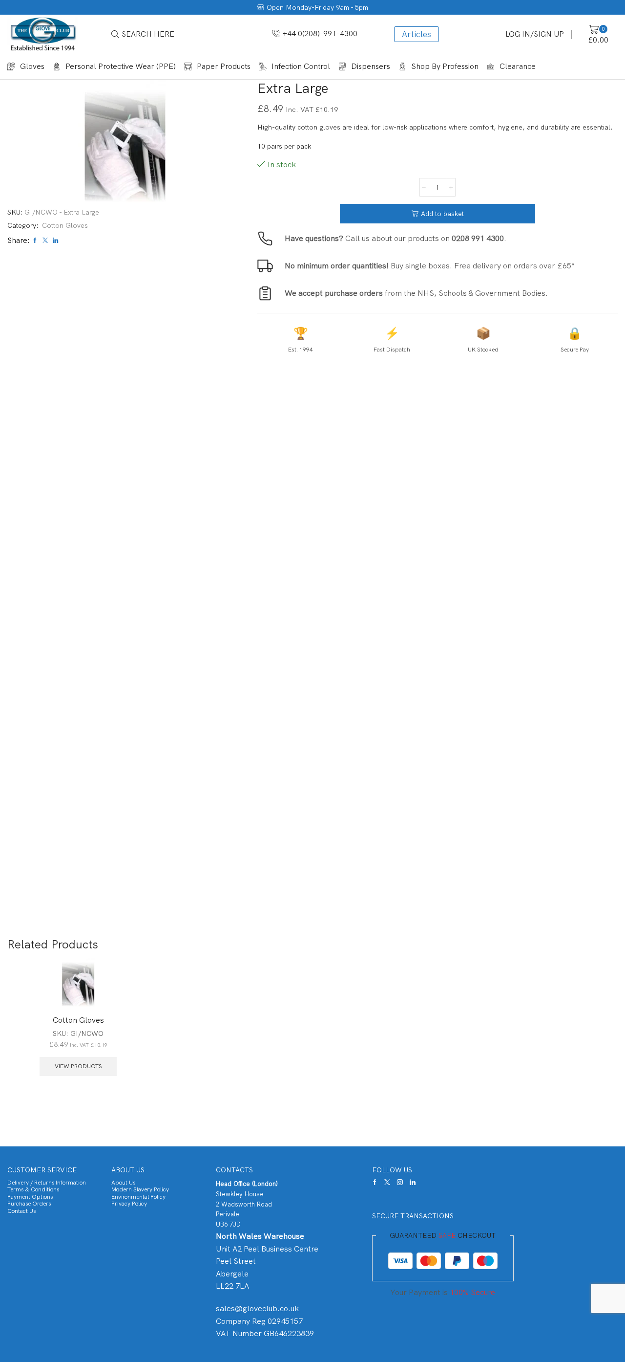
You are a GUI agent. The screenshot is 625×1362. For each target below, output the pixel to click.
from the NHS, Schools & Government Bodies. (416, 293)
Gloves (32, 66)
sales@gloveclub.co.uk (257, 1308)
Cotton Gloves (65, 225)
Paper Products (223, 66)
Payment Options (30, 1197)
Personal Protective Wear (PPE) (120, 66)
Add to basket (442, 213)
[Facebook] (374, 1182)
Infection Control (300, 66)
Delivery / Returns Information (46, 1182)
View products (78, 1066)
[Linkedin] (413, 1182)
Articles (416, 34)
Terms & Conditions (33, 1189)
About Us (123, 1182)
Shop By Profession (445, 66)
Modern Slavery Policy (140, 1189)
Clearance (518, 66)
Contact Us (21, 1211)
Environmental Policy (138, 1197)
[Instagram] (400, 1182)
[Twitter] (387, 1182)
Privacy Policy (129, 1204)
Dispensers (370, 66)
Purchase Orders (29, 1204)
